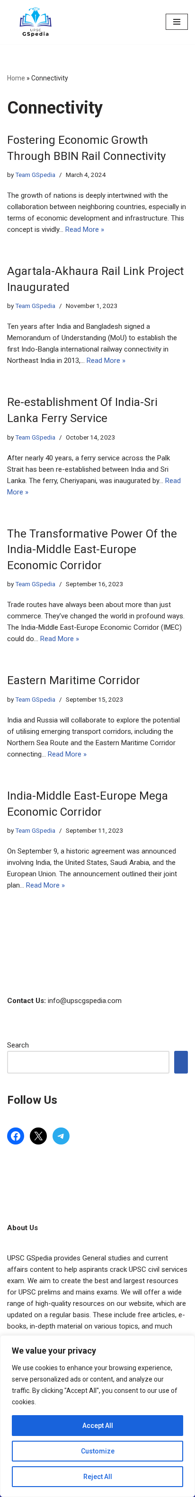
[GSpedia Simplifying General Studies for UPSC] (35, 22)
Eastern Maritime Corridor (73, 680)
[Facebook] (15, 1136)
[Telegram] (61, 1136)
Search (18, 1045)
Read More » (84, 229)
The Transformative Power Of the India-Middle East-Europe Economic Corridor (92, 549)
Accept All (97, 1425)
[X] (38, 1136)
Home (16, 78)
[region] (97, 1416)
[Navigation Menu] (177, 22)
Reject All (97, 1476)
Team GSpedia (35, 174)
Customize (98, 1451)
